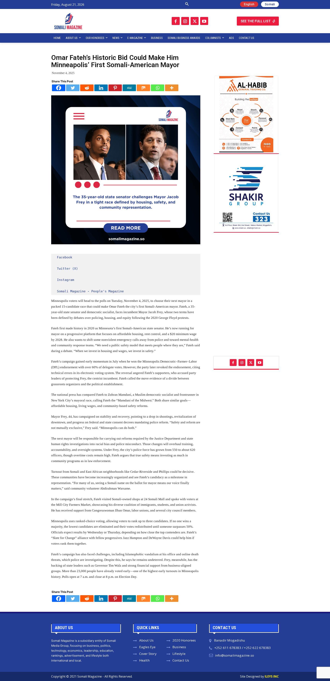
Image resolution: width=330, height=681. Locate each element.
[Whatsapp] (157, 87)
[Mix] (143, 87)
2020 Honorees (184, 640)
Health (144, 660)
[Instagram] (185, 21)
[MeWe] (129, 87)
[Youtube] (204, 21)
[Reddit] (87, 87)
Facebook (64, 257)
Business (179, 647)
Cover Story (148, 653)
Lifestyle (178, 653)
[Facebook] (176, 21)
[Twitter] (195, 21)
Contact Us (180, 660)
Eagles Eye (147, 647)
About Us (146, 640)
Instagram (65, 280)
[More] (171, 87)
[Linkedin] (101, 87)
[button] (146, 4)
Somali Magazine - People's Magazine (90, 291)
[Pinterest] (115, 87)
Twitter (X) (67, 268)
